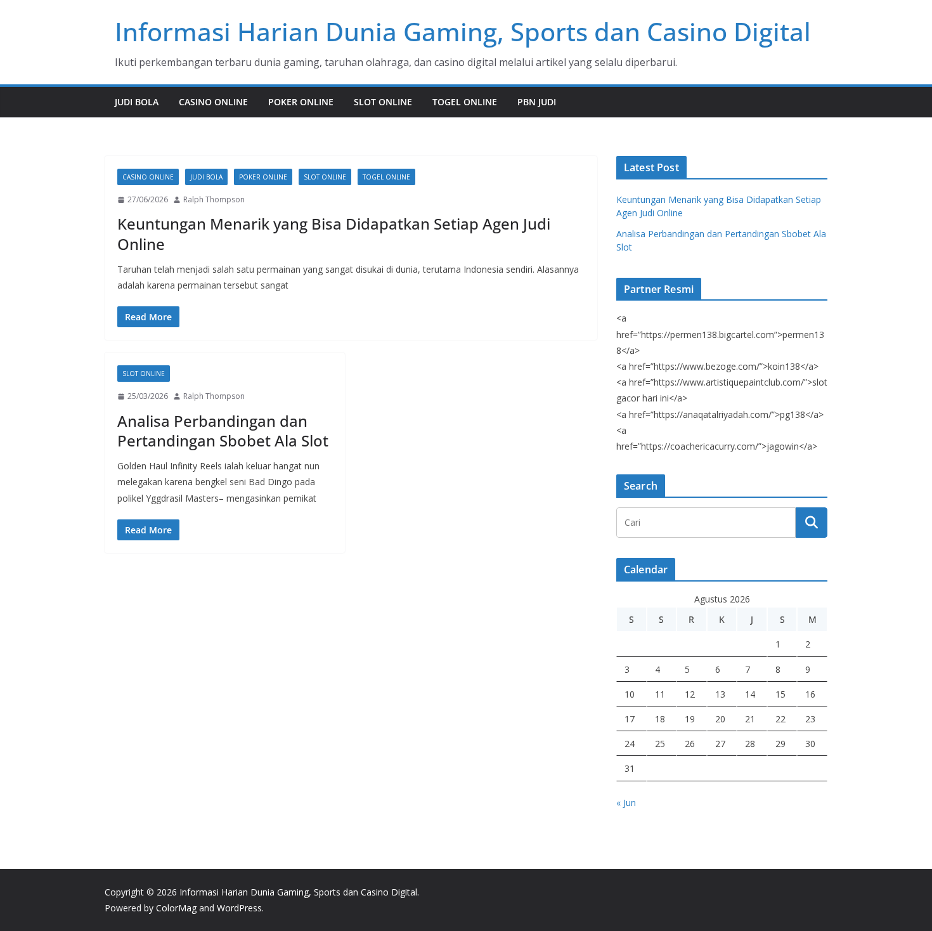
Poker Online (300, 102)
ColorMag (176, 908)
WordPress (239, 908)
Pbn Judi (536, 102)
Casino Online (213, 102)
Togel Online (464, 102)
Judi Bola (137, 102)
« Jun (626, 803)
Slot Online (383, 102)
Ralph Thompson (214, 199)
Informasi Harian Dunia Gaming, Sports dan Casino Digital (463, 31)
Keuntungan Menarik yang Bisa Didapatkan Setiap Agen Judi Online (333, 233)
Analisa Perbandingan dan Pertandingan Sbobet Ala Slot (222, 430)
